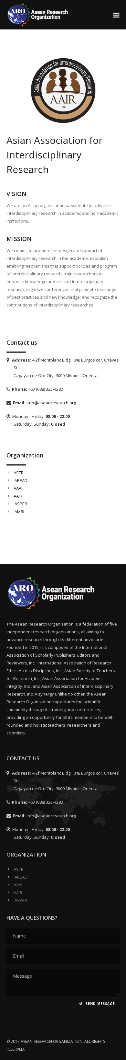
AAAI (18, 488)
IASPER (20, 504)
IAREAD (20, 480)
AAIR (18, 496)
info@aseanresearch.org (51, 403)
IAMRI (19, 511)
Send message (99, 1003)
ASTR (19, 473)
